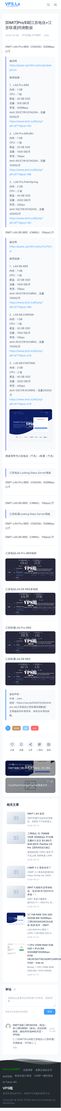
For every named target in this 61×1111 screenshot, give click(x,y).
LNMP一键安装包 (43, 1075)
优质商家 (28, 1070)
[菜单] (55, 4)
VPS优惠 (26, 35)
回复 (15, 1047)
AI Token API (10, 1082)
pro (34, 728)
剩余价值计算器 (23, 1075)
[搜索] (48, 5)
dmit (16, 728)
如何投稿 (7, 1076)
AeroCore (36, 1099)
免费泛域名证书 (43, 1070)
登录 (49, 1011)
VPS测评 (36, 35)
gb (26, 728)
